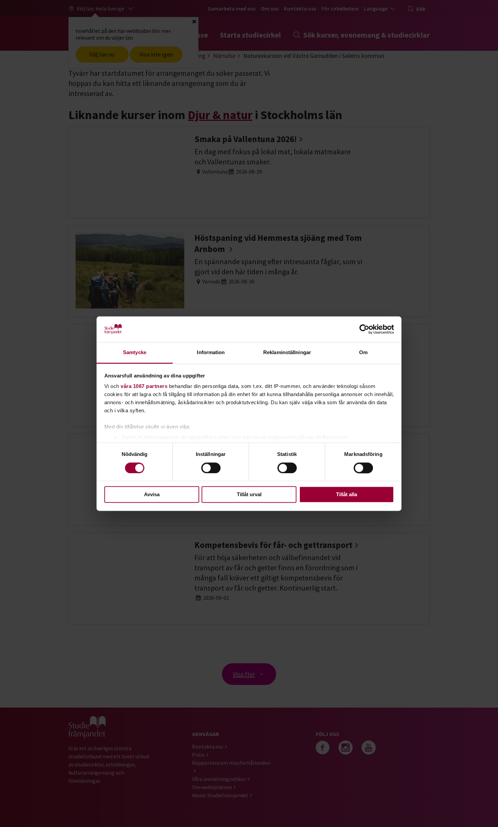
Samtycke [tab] (134, 352)
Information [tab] (211, 352)
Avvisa (152, 495)
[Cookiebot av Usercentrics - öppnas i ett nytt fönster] (364, 329)
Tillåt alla (346, 495)
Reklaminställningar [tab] (287, 352)
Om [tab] (363, 352)
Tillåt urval (249, 495)
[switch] (211, 467)
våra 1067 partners (144, 386)
